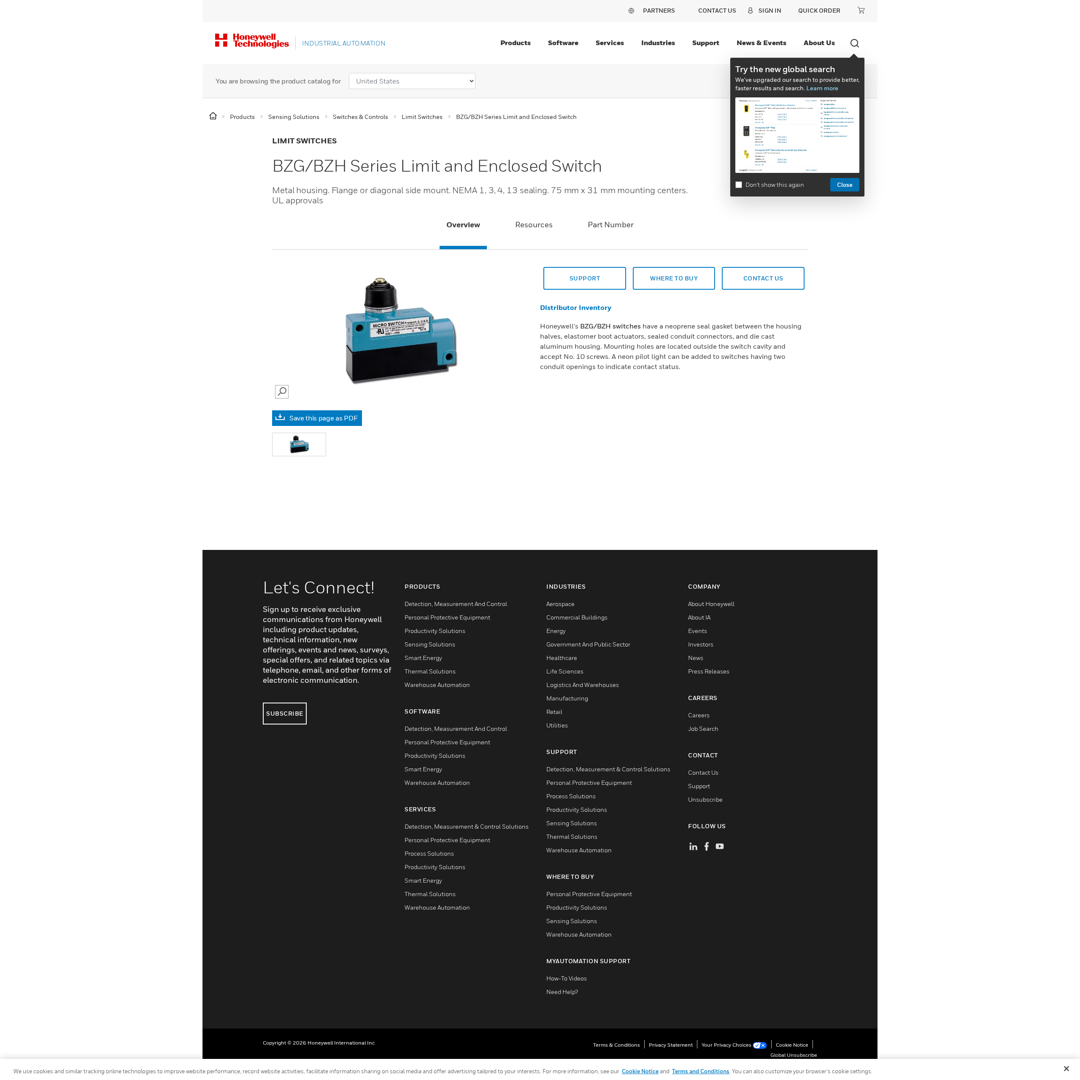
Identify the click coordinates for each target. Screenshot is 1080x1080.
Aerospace (560, 603)
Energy (556, 630)
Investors (700, 644)
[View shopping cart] (861, 10)
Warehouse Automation (437, 684)
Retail (554, 711)
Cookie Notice (792, 1045)
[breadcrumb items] (213, 116)
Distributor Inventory (575, 307)
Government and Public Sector (588, 644)
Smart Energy (423, 657)
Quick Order (819, 10)
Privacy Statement (671, 1045)
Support (705, 42)
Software (563, 42)
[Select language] (631, 10)
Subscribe (284, 713)
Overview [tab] (463, 224)
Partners (659, 10)
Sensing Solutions (430, 644)
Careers (699, 715)
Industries (658, 42)
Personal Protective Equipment (447, 617)
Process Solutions (429, 853)
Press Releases (708, 671)
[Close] (1066, 1068)
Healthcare (561, 657)
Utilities (557, 725)
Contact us (763, 278)
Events (697, 630)
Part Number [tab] (611, 224)
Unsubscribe (705, 799)
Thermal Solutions (430, 671)
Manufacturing (567, 698)
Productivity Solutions (435, 630)
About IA (699, 617)
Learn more (822, 88)
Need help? (562, 991)
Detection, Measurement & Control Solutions (467, 826)
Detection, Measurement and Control (456, 603)
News (695, 657)
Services (610, 42)
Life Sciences (564, 671)
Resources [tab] (534, 224)
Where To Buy (674, 278)
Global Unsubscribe (793, 1055)
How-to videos (566, 978)
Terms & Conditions (616, 1045)
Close (845, 184)
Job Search (703, 728)
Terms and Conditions (700, 1071)
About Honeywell (711, 603)
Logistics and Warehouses (582, 684)
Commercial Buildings (577, 617)
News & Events (761, 42)
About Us (819, 42)
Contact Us (703, 772)
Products (515, 42)
